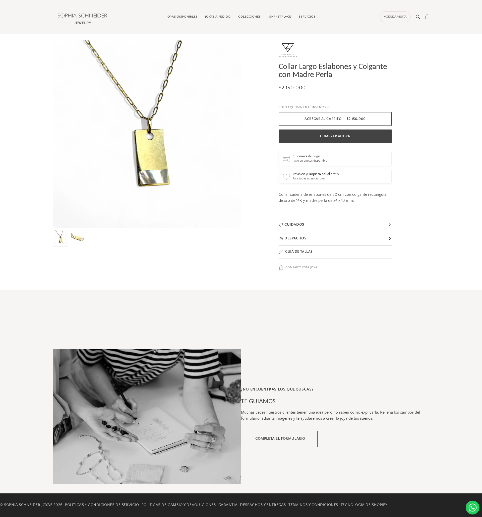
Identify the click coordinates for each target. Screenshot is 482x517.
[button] (182, 17)
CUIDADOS (294, 225)
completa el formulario (280, 439)
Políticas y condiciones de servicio (102, 505)
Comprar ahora (335, 136)
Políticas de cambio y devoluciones (179, 505)
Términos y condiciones (313, 505)
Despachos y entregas (263, 505)
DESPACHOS (295, 238)
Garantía (228, 505)
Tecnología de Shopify (364, 505)
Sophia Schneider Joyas (28, 505)
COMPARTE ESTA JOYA (301, 267)
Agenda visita (395, 16)
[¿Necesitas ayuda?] (472, 507)
